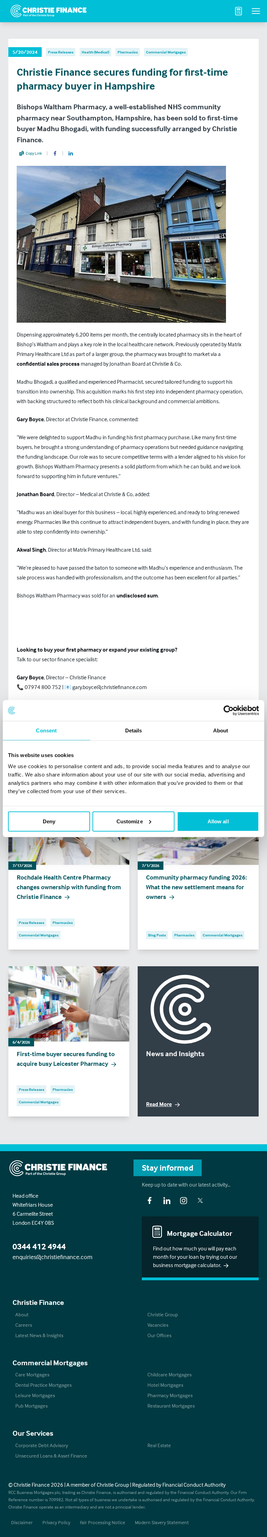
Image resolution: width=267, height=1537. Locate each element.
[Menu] (255, 11)
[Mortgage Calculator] (238, 11)
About (22, 1314)
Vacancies (157, 1325)
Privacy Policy (56, 1522)
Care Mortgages (32, 1374)
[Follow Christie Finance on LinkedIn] (167, 1200)
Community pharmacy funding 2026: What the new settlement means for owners (196, 887)
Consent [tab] (46, 730)
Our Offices (159, 1335)
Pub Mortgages (31, 1405)
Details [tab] (133, 730)
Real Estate (159, 1445)
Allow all (218, 821)
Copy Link (34, 153)
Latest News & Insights (39, 1335)
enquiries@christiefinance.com (52, 1257)
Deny (49, 821)
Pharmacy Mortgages (170, 1395)
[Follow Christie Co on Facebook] (149, 1200)
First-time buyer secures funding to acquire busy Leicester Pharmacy (66, 1059)
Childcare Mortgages (169, 1374)
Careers (23, 1325)
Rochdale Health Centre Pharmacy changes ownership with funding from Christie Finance (69, 887)
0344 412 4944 (39, 1246)
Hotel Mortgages (165, 1385)
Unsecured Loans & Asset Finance (51, 1455)
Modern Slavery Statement (162, 1522)
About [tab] (220, 730)
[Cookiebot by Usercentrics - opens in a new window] (228, 710)
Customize (129, 821)
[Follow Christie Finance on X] (200, 1200)
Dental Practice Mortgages (43, 1385)
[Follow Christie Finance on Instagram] (184, 1200)
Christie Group (162, 1314)
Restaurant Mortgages (171, 1405)
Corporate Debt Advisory (41, 1445)
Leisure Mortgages (35, 1395)
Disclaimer (22, 1522)
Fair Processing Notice (102, 1522)
